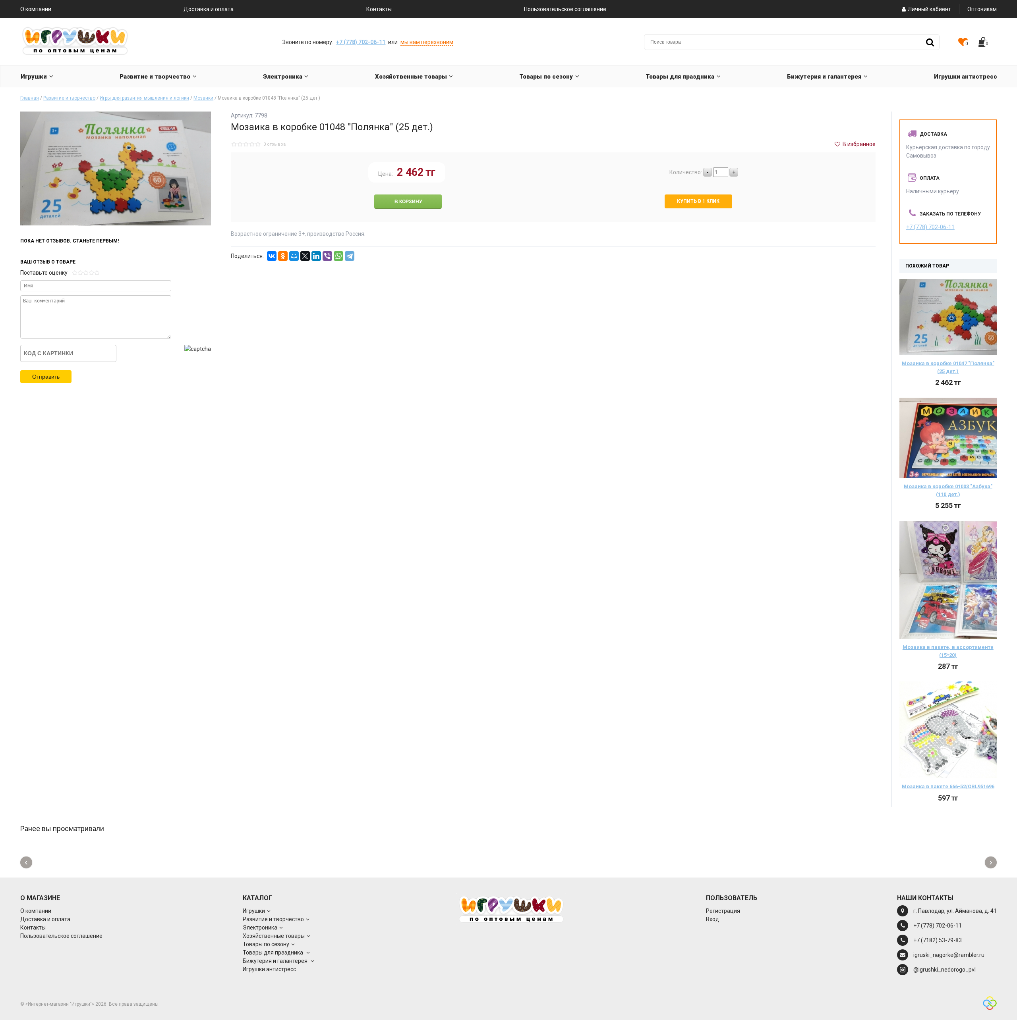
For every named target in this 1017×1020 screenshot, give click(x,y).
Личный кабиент (929, 9)
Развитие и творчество (69, 98)
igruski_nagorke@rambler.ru (948, 955)
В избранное (858, 144)
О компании (35, 9)
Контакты (379, 9)
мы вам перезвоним (426, 42)
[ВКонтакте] (271, 256)
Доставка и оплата (209, 9)
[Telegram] (349, 256)
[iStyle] (990, 1004)
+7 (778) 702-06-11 (360, 42)
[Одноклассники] (283, 256)
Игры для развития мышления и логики (144, 98)
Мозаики (203, 98)
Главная (29, 98)
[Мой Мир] (294, 256)
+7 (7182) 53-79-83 (937, 940)
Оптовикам (982, 9)
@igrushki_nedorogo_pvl (944, 969)
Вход (712, 919)
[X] (305, 256)
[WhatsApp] (338, 256)
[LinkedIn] (316, 256)
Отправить (46, 376)
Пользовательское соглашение (565, 9)
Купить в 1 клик (698, 201)
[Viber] (327, 256)
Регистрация (723, 911)
